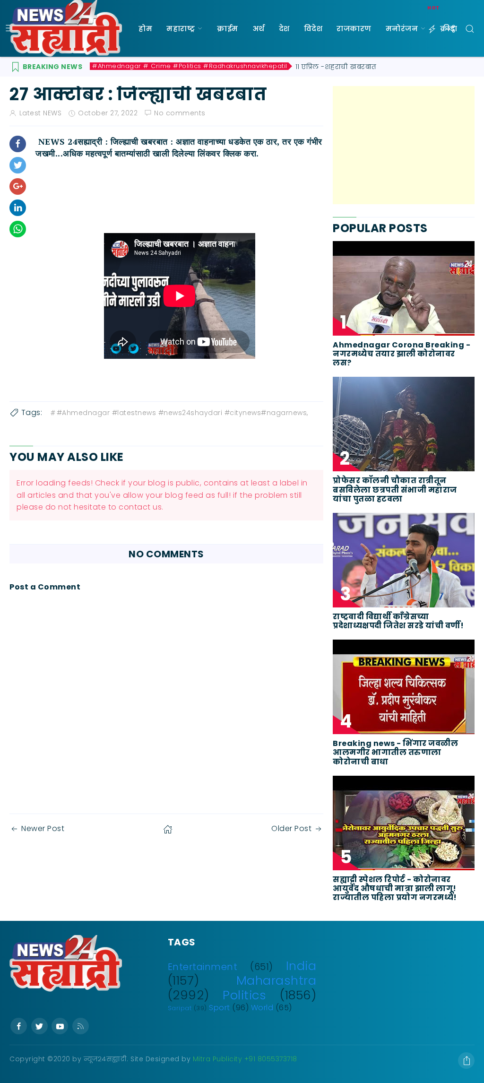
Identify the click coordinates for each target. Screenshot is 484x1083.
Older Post (291, 828)
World (262, 1007)
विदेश (313, 29)
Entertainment (203, 967)
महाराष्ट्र (180, 29)
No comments (180, 113)
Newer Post (42, 828)
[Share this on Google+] (17, 186)
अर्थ (258, 29)
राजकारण (354, 29)
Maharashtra (276, 980)
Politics (244, 995)
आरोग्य (150, 85)
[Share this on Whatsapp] (17, 229)
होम (145, 29)
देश (284, 29)
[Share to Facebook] (17, 144)
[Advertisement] (404, 145)
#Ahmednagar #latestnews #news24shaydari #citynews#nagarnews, (182, 412)
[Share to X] (17, 165)
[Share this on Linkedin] (17, 207)
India (301, 965)
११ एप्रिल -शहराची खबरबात (336, 66)
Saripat (180, 1008)
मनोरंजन (402, 29)
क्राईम (227, 29)
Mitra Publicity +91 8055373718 (245, 1059)
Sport (219, 1007)
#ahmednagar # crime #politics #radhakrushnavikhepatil (189, 66)
